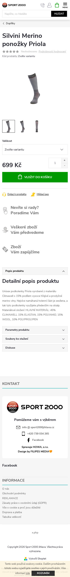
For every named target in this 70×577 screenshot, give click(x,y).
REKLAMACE (10, 498)
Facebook (38, 440)
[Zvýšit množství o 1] (64, 160)
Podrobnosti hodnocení (52, 51)
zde (28, 573)
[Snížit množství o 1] (64, 165)
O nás (5, 489)
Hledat (59, 13)
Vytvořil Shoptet (37, 558)
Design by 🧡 (35, 451)
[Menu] (65, 5)
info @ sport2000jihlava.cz (38, 427)
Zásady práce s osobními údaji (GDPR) (24, 503)
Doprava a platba (12, 512)
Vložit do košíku (38, 177)
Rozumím (43, 573)
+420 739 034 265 (38, 433)
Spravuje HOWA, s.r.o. (35, 447)
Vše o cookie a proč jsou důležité (21, 507)
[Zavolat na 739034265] (42, 5)
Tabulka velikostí (11, 517)
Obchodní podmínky (14, 493)
